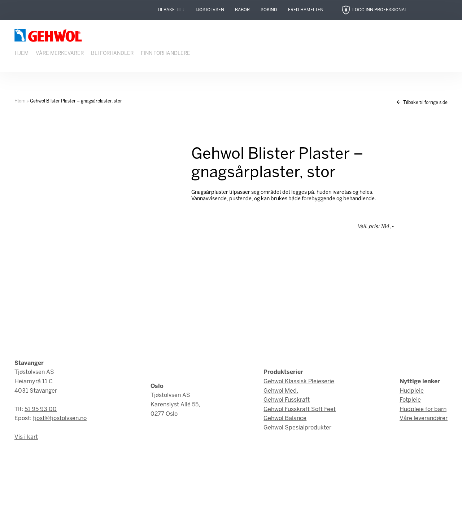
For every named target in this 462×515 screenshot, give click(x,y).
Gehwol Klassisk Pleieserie (298, 381)
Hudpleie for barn (423, 409)
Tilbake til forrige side (425, 103)
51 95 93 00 (41, 409)
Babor (242, 10)
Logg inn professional (379, 10)
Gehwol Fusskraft (286, 400)
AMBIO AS (295, 504)
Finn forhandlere (165, 53)
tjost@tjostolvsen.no (60, 418)
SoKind (269, 10)
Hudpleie (412, 391)
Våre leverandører (424, 418)
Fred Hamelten (305, 10)
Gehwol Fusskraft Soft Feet (299, 409)
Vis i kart (26, 437)
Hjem (22, 53)
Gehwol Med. (280, 391)
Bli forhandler (112, 53)
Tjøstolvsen (209, 10)
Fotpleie (410, 400)
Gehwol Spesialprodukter (297, 428)
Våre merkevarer (60, 53)
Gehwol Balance (284, 418)
